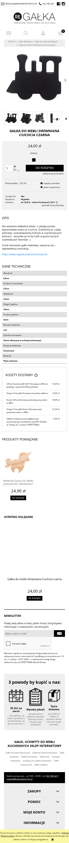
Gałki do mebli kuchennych (44, 752)
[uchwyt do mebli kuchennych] (54, 118)
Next (65, 79)
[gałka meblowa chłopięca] (25, 118)
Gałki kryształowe (29, 756)
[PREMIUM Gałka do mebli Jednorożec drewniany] (18, 463)
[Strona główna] (34, 17)
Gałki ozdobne (41, 764)
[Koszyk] (60, 33)
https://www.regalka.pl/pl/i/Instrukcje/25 (24, 254)
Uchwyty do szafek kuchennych (37, 760)
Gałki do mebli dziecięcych (18, 752)
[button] (8, 33)
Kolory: (34, 153)
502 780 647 (48, 3)
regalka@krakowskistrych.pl (21, 3)
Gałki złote (44, 756)
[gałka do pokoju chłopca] (40, 118)
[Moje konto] (43, 33)
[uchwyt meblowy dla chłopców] (11, 118)
